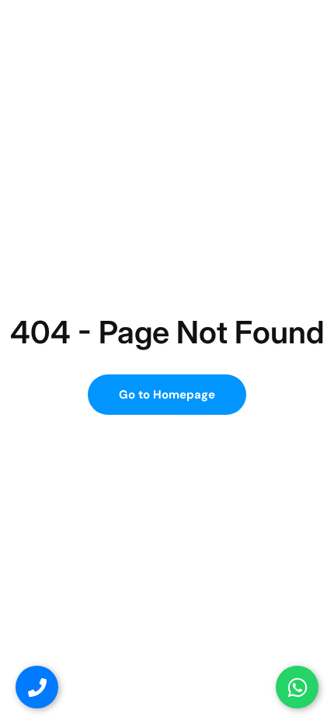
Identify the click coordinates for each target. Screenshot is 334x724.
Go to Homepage (167, 394)
